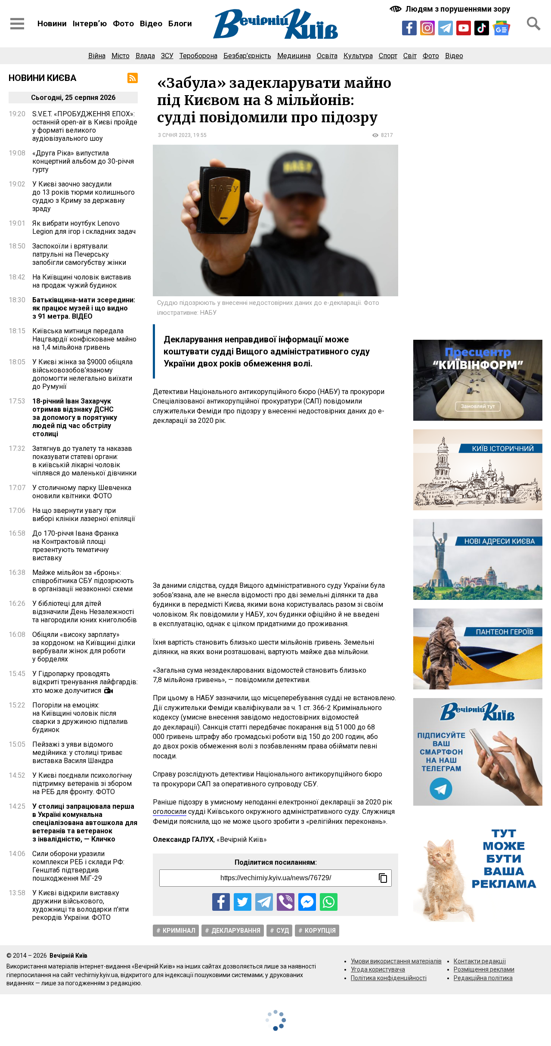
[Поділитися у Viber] (285, 902)
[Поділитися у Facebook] (221, 902)
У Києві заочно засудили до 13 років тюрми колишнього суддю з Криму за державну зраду (83, 196)
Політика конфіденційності (389, 978)
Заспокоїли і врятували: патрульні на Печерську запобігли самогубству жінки (79, 254)
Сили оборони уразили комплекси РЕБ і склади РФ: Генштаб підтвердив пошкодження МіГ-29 (78, 866)
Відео (151, 23)
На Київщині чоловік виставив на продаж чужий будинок (81, 281)
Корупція (320, 930)
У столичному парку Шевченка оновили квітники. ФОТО (81, 492)
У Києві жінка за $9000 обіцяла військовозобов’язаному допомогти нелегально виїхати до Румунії (82, 374)
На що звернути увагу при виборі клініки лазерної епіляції (83, 514)
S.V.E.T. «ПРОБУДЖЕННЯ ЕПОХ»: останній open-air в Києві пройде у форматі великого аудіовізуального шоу (84, 126)
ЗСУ (167, 56)
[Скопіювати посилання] (383, 878)
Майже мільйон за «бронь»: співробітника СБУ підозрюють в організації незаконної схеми (83, 580)
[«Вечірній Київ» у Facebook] (409, 28)
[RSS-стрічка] (132, 78)
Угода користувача (378, 969)
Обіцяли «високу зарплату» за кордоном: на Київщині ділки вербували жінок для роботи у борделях (83, 646)
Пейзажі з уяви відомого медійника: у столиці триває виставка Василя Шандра (77, 752)
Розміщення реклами (484, 969)
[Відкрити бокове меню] (17, 23)
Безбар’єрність (247, 56)
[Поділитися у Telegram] (264, 902)
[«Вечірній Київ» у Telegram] (445, 28)
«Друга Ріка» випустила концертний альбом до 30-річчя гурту (83, 161)
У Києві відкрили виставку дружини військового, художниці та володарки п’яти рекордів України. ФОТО (80, 905)
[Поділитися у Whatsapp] (328, 902)
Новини (52, 23)
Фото (123, 23)
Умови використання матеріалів (396, 961)
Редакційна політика (483, 978)
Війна (96, 56)
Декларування (235, 930)
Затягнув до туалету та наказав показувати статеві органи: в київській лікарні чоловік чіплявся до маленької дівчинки (84, 460)
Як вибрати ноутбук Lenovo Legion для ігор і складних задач (84, 227)
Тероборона (198, 56)
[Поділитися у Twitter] (242, 902)
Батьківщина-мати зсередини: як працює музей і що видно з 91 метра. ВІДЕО (83, 308)
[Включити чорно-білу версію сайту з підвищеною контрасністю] (450, 9)
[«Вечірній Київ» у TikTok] (481, 28)
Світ (410, 56)
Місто (120, 56)
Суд (282, 930)
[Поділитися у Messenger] (307, 902)
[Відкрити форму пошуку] (533, 23)
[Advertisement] (275, 503)
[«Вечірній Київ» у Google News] (501, 28)
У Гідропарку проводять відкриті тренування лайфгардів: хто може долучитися (85, 682)
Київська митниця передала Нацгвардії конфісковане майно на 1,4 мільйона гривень (84, 339)
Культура (358, 56)
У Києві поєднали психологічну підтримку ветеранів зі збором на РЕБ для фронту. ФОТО (82, 783)
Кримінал (179, 930)
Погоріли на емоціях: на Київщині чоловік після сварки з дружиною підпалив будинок (80, 717)
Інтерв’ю (90, 23)
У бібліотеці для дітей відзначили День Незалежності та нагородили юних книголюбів (84, 611)
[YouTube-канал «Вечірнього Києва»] (463, 28)
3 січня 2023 (174, 135)
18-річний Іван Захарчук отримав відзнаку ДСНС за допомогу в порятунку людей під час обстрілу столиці (74, 417)
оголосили (169, 811)
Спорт (388, 56)
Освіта (327, 56)
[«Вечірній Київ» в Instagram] (427, 28)
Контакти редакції (480, 961)
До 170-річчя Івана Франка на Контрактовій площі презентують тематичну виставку (75, 545)
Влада (145, 56)
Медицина (294, 56)
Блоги (180, 23)
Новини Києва (43, 78)
